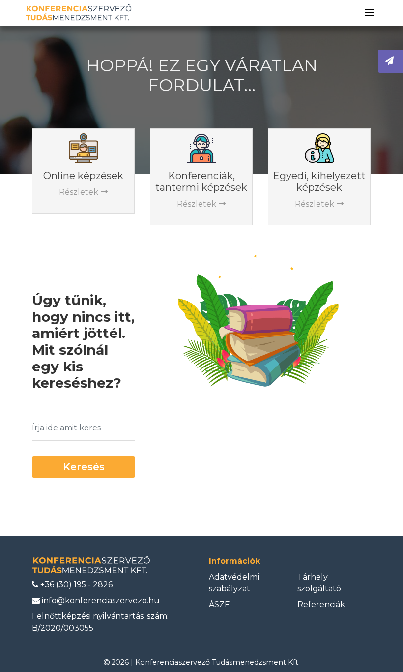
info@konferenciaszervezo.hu (100, 600)
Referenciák (321, 604)
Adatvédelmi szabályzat (234, 582)
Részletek (78, 192)
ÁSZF (219, 604)
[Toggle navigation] (369, 13)
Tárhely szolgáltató (319, 582)
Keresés (84, 467)
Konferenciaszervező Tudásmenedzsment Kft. (217, 662)
